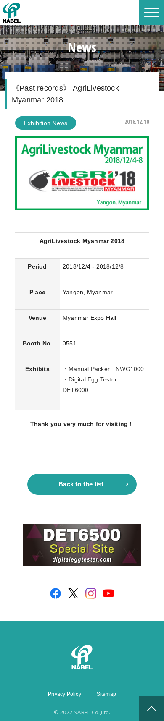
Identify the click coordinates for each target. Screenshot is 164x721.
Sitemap (106, 694)
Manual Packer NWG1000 (106, 369)
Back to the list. (82, 484)
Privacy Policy (64, 694)
